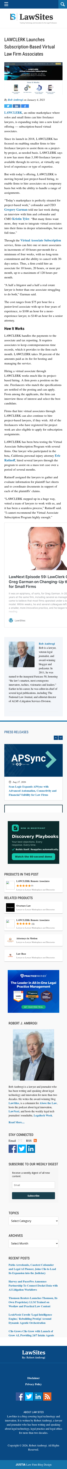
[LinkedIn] (31, 1149)
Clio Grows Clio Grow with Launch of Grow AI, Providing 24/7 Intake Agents (31, 1333)
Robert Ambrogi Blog (33, 18)
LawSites (14, 1103)
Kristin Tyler (20, 218)
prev (56, 738)
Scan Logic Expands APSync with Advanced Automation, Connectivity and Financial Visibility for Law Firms (33, 791)
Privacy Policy (33, 1384)
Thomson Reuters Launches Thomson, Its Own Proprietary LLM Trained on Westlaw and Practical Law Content (33, 1302)
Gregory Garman (15, 209)
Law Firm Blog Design (34, 1464)
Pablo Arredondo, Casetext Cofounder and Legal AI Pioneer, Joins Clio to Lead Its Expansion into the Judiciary (32, 1269)
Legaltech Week (43, 1115)
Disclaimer (33, 1378)
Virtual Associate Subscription (40, 240)
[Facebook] (13, 1149)
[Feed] (47, 1396)
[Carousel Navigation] (33, 738)
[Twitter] (22, 1149)
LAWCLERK (13, 112)
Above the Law (48, 1103)
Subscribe (33, 1195)
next (60, 738)
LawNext (14, 1111)
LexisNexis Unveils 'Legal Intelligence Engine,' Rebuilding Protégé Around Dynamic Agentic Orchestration (30, 1319)
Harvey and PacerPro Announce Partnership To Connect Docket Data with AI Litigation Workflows (33, 1285)
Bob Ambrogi (15, 100)
